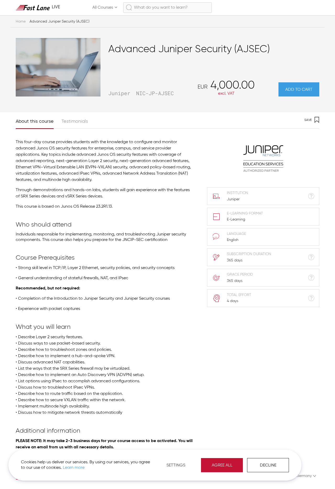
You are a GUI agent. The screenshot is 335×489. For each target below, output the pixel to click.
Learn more (74, 468)
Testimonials (75, 121)
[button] (304, 476)
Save (308, 120)
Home (21, 21)
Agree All (222, 465)
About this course (35, 121)
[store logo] (38, 7)
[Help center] (291, 8)
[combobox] (167, 7)
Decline (268, 465)
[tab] (39, 120)
